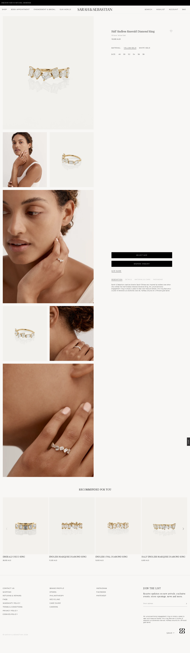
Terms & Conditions (12, 607)
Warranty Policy (11, 603)
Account (173, 9)
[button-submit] (186, 603)
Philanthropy (57, 595)
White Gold (144, 48)
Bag (184, 9)
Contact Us (8, 588)
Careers (54, 607)
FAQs (5, 599)
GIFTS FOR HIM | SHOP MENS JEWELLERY (16, 3)
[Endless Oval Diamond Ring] (118, 525)
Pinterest (101, 595)
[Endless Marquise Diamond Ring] (72, 525)
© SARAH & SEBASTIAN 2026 (15, 634)
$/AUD (169, 633)
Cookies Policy (10, 614)
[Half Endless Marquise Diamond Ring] (164, 525)
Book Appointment (20, 9)
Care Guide (55, 603)
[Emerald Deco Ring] (25, 525)
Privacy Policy (10, 610)
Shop (4, 9)
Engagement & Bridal (44, 9)
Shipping (7, 592)
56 (139, 54)
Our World (65, 9)
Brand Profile (57, 588)
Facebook (101, 592)
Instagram (101, 588)
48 (120, 54)
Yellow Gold (130, 48)
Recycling (55, 599)
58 (144, 54)
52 (129, 54)
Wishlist (160, 9)
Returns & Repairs (12, 595)
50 (124, 54)
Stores (53, 592)
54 (134, 54)
